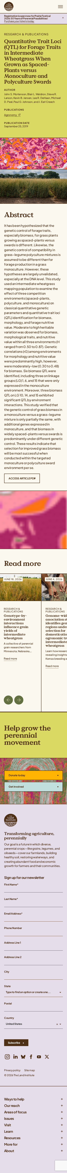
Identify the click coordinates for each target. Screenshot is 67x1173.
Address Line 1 (12, 942)
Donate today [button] (17, 775)
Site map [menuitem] (29, 1070)
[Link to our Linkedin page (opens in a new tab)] (15, 1057)
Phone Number (13, 928)
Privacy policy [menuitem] (12, 1070)
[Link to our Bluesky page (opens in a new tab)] (23, 1057)
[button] (63, 18)
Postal (8, 1003)
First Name (10, 884)
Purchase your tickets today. (19, 21)
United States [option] (14, 1023)
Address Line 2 (12, 957)
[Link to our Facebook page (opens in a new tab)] (31, 1057)
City (6, 971)
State (7, 986)
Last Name (10, 899)
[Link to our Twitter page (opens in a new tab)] (47, 1057)
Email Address (12, 913)
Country (9, 1017)
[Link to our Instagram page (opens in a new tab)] (7, 1057)
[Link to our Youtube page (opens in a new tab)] (39, 1057)
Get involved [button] (16, 786)
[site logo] (9, 6)
